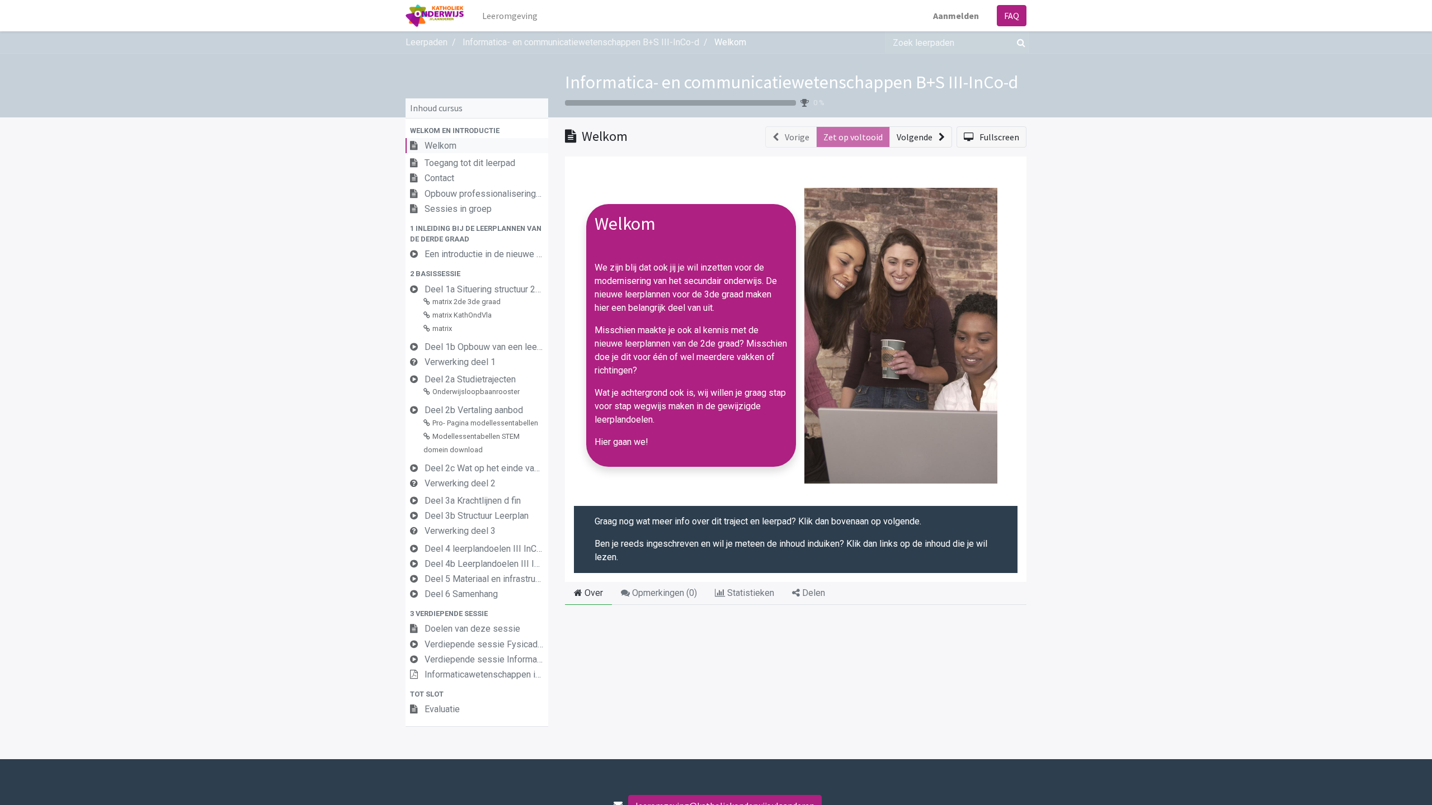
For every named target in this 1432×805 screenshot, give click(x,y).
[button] (477, 130)
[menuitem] (510, 15)
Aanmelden (956, 15)
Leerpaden (426, 42)
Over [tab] (592, 593)
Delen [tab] (812, 593)
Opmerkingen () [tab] (663, 593)
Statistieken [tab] (749, 593)
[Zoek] (1019, 42)
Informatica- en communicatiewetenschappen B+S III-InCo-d (791, 82)
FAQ (1011, 15)
